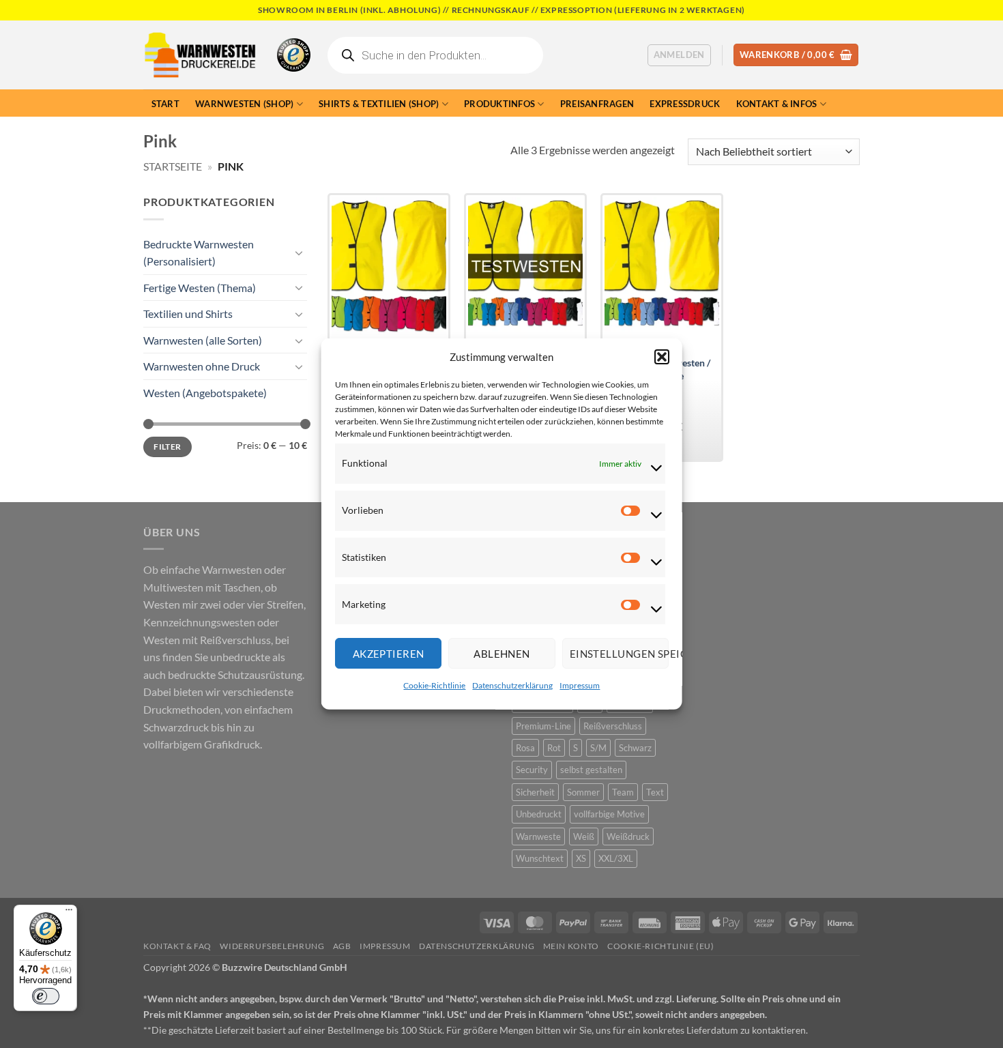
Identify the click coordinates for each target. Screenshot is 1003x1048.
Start (165, 103)
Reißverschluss (612, 725)
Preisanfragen (597, 103)
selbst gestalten (591, 769)
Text (655, 792)
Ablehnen (502, 653)
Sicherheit (535, 792)
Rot (554, 747)
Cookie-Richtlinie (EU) (660, 946)
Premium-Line (543, 725)
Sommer (583, 792)
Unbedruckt (539, 814)
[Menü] (69, 913)
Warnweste (538, 836)
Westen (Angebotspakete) (205, 392)
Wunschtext (540, 858)
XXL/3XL (615, 858)
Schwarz (635, 747)
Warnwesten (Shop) (244, 103)
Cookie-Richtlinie (434, 685)
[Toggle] (299, 252)
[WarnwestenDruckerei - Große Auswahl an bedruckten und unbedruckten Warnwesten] (200, 55)
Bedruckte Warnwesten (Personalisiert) (198, 252)
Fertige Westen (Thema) (199, 287)
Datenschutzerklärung (512, 685)
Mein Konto (571, 946)
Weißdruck (628, 836)
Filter (167, 446)
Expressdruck (685, 103)
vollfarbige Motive (609, 814)
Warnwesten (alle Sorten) (202, 340)
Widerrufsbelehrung (272, 946)
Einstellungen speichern (618, 653)
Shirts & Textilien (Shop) (379, 103)
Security (532, 769)
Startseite (172, 166)
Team (623, 792)
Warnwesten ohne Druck (201, 366)
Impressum (579, 685)
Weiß (583, 836)
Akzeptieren (388, 653)
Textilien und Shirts (188, 313)
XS (581, 858)
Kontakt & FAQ (177, 946)
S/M (598, 747)
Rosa (525, 747)
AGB (342, 946)
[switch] (45, 996)
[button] (661, 357)
